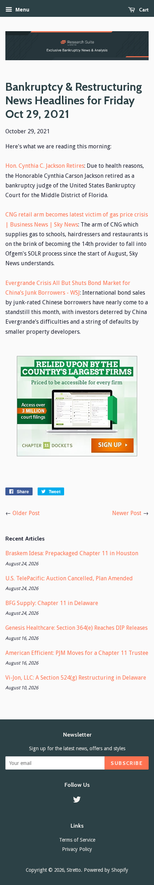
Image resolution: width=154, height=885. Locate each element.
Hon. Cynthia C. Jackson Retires (44, 165)
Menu (21, 10)
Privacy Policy (77, 849)
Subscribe (127, 763)
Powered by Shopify (106, 870)
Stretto (74, 870)
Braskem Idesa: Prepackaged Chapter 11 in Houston (71, 553)
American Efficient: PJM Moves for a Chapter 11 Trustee (76, 653)
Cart (143, 9)
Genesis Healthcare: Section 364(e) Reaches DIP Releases (76, 627)
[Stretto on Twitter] (77, 801)
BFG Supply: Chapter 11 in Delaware (51, 603)
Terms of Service (77, 840)
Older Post (26, 513)
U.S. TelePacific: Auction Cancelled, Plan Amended (69, 578)
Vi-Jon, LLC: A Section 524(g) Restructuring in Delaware (75, 677)
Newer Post (126, 513)
